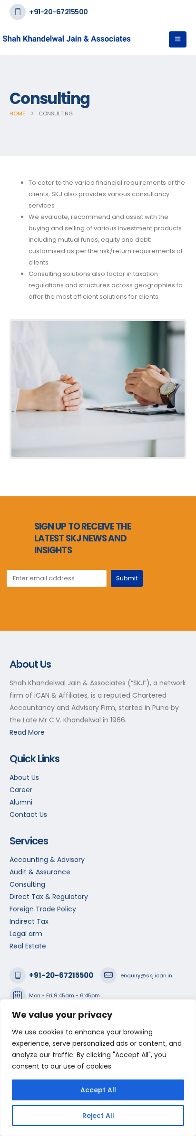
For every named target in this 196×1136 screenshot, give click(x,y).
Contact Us (28, 814)
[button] (177, 39)
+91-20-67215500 (58, 12)
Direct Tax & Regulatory (49, 896)
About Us (24, 777)
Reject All (98, 1115)
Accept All (98, 1090)
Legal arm (26, 933)
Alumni (21, 802)
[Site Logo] (29, 39)
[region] (98, 1067)
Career (21, 790)
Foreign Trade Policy (43, 909)
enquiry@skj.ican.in (146, 975)
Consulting (27, 884)
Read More (27, 732)
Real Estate (28, 946)
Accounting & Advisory (47, 859)
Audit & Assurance (40, 872)
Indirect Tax (29, 921)
